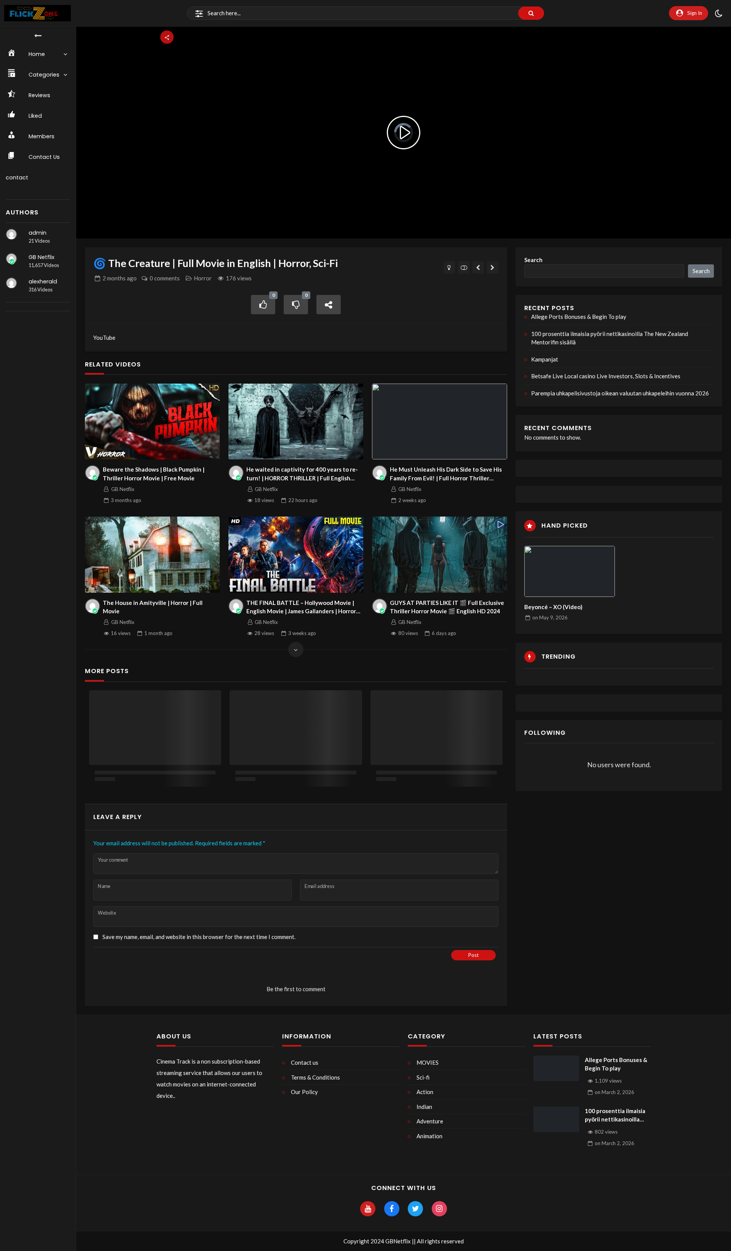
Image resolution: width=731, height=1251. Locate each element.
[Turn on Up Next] (464, 267)
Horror (203, 278)
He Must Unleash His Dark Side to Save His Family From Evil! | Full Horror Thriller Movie (446, 474)
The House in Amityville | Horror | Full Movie (153, 607)
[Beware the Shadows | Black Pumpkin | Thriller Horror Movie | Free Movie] (152, 422)
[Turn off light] (449, 267)
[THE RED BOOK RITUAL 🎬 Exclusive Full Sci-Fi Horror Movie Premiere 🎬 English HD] (493, 267)
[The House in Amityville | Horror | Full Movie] (152, 555)
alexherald (43, 281)
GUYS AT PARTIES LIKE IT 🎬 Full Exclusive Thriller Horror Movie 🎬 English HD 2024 (447, 607)
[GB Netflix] (11, 258)
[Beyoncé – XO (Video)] (569, 571)
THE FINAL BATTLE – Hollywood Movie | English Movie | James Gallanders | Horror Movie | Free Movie (301, 607)
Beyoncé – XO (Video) (553, 606)
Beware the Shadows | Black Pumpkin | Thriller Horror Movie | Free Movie (153, 474)
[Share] (328, 304)
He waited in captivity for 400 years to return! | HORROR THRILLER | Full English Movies (302, 474)
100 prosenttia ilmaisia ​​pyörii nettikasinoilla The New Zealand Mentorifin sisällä (609, 338)
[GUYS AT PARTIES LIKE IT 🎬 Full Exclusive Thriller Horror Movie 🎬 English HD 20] (439, 555)
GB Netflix (41, 257)
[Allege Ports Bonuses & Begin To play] (556, 1068)
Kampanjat (544, 359)
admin (37, 233)
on (550, 617)
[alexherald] (11, 283)
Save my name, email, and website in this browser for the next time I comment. (198, 936)
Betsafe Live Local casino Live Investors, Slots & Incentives (605, 376)
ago (119, 278)
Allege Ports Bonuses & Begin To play (578, 316)
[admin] (11, 234)
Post (473, 955)
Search (533, 259)
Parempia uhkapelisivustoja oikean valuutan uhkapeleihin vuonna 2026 (620, 393)
